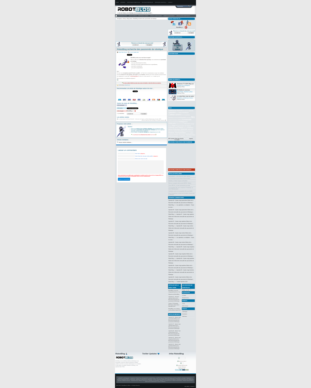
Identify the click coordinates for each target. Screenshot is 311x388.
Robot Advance (185, 305)
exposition (188, 117)
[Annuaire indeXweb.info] (181, 365)
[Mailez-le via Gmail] (134, 99)
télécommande (173, 136)
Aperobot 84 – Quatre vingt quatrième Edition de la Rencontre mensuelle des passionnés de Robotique (181, 261)
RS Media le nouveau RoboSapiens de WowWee (185, 95)
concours (176, 117)
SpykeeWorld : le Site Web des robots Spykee (179, 176)
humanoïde (186, 120)
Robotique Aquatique (181, 378)
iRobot (170, 126)
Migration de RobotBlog (173, 294)
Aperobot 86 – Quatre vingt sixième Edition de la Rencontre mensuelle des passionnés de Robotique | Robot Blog (180, 235)
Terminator (182, 135)
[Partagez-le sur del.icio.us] (148, 99)
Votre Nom (140, 153)
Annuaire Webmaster (182, 367)
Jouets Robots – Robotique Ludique (138, 15)
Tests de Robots (161, 381)
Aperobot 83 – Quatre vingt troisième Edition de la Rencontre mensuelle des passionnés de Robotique (181, 272)
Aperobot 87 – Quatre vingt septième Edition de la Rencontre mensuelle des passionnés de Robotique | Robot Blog (180, 223)
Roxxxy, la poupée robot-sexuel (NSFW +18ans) (179, 183)
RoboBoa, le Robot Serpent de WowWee (177, 180)
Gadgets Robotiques (172, 119)
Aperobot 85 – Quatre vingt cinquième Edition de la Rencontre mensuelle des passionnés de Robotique (181, 249)
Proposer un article (160, 2)
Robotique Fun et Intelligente (183, 84)
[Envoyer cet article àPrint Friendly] (143, 99)
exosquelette (182, 117)
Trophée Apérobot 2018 (182, 281)
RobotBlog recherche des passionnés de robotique (140, 49)
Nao (174, 126)
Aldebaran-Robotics (176, 110)
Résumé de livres (185, 297)
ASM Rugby (184, 311)
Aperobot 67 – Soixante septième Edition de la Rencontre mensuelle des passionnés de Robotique (173, 299)
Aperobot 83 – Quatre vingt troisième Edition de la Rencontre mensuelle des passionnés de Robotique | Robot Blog (180, 279)
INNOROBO (175, 121)
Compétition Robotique (135, 377)
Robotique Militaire (172, 379)
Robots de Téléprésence (166, 380)
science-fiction (173, 135)
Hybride (120, 378)
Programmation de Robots (183, 126)
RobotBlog (127, 85)
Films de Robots (177, 377)
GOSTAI (180, 119)
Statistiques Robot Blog (133, 2)
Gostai (183, 303)
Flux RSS (187, 386)
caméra (178, 115)
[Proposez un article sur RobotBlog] (181, 51)
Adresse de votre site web (141, 158)
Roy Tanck (186, 138)
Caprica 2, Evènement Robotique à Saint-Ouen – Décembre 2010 (174, 305)
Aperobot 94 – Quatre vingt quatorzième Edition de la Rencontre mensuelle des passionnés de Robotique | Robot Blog (180, 203)
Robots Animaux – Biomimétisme (130, 380)
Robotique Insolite (152, 379)
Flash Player (171, 139)
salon (191, 133)
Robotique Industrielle (141, 379)
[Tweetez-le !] (119, 99)
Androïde (186, 110)
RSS (188, 23)
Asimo (177, 112)
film (193, 117)
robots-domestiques (179, 131)
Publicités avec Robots (175, 127)
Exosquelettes (122, 15)
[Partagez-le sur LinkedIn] (163, 99)
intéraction (187, 124)
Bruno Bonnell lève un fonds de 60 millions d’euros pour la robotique (181, 194)
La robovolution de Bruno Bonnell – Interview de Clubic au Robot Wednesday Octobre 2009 (139, 119)
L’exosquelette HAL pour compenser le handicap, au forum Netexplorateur (180, 188)
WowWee (189, 136)
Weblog (124, 18)
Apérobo (190, 110)
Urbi (179, 136)
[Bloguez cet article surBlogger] (153, 99)
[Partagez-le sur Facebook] (124, 99)
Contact (170, 2)
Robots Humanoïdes (169, 15)
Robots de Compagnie (154, 380)
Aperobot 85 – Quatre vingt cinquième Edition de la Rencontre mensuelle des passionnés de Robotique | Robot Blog (180, 256)
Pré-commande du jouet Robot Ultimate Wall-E (179, 178)
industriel (170, 121)
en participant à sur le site (143, 134)
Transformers (190, 135)
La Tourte (184, 295)
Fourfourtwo (184, 314)
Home (117, 2)
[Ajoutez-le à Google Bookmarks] (158, 99)
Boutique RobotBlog (147, 2)
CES (183, 114)
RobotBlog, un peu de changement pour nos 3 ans (174, 291)
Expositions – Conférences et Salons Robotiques (161, 377)
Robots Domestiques (156, 15)
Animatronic (126, 377)
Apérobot (172, 112)
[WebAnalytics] (182, 363)
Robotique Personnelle (182, 379)
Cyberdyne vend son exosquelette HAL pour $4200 (180, 191)
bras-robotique (184, 112)
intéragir (192, 123)
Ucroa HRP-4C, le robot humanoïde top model (179, 185)
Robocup (185, 127)
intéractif (181, 123)
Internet (178, 123)
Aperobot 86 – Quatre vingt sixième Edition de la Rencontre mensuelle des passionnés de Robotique (181, 228)
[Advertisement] (129, 30)
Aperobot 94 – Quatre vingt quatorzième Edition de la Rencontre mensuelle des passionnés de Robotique (174, 319)
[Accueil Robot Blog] (116, 16)
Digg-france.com (182, 368)
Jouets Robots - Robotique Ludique (185, 96)
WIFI (186, 136)
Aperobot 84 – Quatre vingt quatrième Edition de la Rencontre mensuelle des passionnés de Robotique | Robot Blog (180, 268)
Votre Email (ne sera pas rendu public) (146, 156)
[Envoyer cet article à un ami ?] (139, 99)
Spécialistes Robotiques (183, 15)
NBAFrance (184, 316)
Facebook (180, 23)
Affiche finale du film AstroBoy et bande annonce (153, 120)
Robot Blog (135, 9)
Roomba (188, 133)
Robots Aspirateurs (189, 131)
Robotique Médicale (180, 129)
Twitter (173, 23)
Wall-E (183, 136)
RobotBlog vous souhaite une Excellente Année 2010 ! (174, 310)
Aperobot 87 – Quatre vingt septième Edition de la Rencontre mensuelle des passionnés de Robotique (181, 216)
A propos (122, 2)
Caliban (171, 115)
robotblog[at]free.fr (134, 76)
